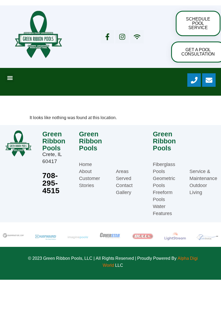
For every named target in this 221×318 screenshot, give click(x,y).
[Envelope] (209, 80)
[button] (9, 77)
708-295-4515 (51, 183)
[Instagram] (122, 36)
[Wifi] (137, 36)
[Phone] (194, 80)
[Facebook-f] (107, 36)
